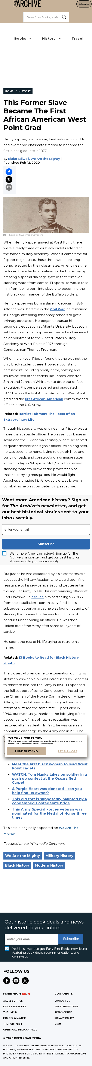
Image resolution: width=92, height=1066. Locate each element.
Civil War (57, 309)
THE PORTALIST (12, 1024)
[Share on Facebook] (9, 171)
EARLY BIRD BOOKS (14, 1006)
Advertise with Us (67, 1006)
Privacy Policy (64, 1018)
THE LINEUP (10, 1012)
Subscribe (84, 4)
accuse (37, 597)
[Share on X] (9, 179)
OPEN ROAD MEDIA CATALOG (20, 1029)
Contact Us (62, 1000)
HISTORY (24, 91)
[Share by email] (9, 187)
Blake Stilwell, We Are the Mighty (34, 159)
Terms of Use (63, 1012)
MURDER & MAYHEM (14, 1018)
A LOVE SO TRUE (12, 1000)
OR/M (58, 1024)
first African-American (44, 399)
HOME (9, 91)
